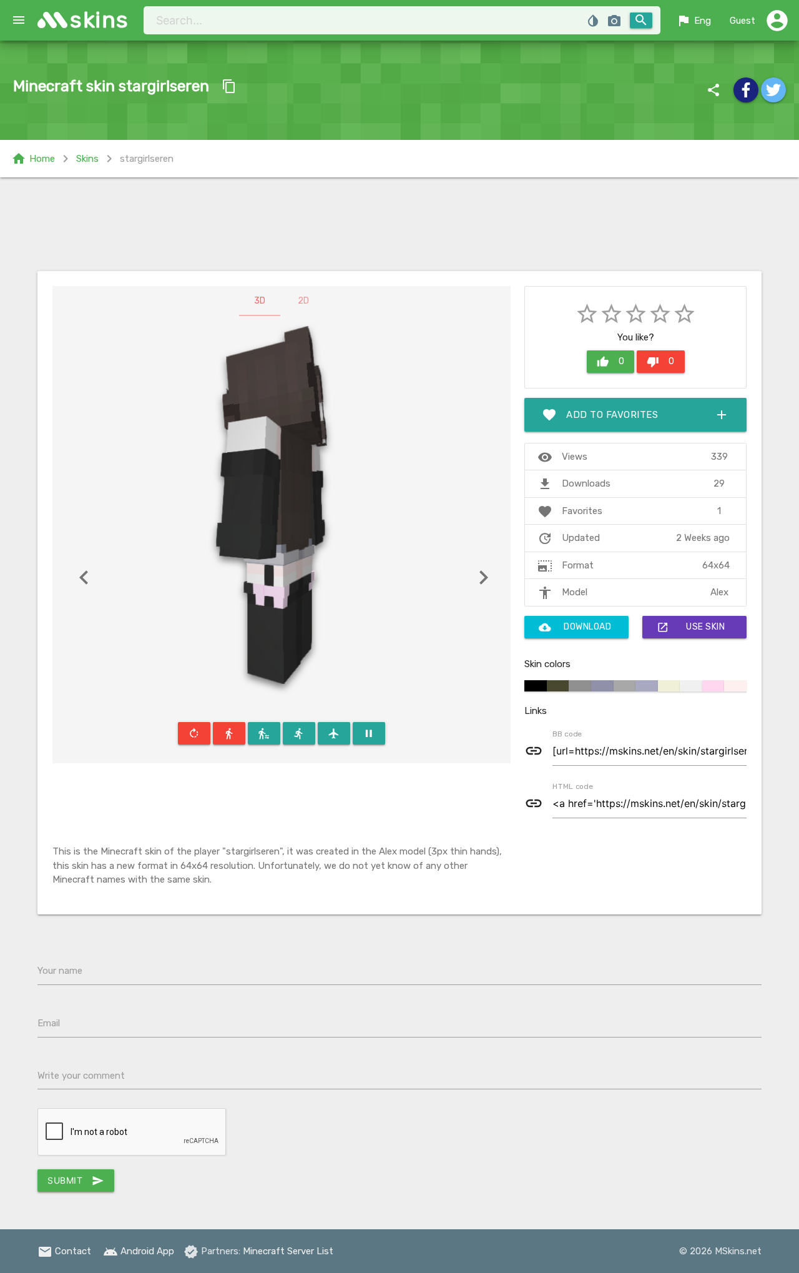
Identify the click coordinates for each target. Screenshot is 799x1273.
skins (99, 19)
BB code (566, 733)
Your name (59, 970)
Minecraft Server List (288, 1251)
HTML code (572, 785)
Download (575, 627)
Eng (693, 20)
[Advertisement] (399, 224)
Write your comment (81, 1075)
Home (33, 158)
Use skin (691, 627)
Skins (87, 158)
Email (48, 1023)
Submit (75, 1180)
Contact (64, 1251)
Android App (138, 1251)
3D (259, 300)
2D (303, 300)
